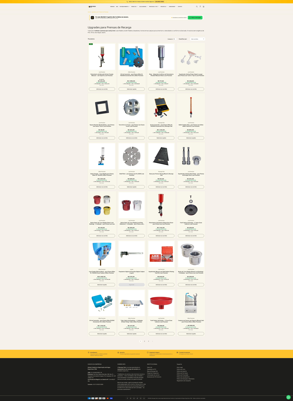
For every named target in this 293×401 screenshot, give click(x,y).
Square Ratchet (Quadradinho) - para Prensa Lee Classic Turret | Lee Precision (102, 125)
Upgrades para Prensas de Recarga (99, 12)
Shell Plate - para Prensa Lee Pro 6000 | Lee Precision (131, 174)
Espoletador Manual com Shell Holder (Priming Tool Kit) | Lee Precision (161, 272)
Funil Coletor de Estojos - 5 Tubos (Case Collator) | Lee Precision (191, 223)
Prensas (112, 6)
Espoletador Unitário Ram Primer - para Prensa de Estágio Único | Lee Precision (191, 174)
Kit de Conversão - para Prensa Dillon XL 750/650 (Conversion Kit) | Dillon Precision (131, 75)
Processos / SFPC (153, 6)
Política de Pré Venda (182, 373)
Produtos (133, 6)
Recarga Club (161, 122)
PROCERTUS (163, 6)
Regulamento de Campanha (184, 381)
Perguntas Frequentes (153, 373)
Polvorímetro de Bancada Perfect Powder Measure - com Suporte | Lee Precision (102, 75)
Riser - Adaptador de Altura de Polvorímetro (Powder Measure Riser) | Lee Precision (161, 75)
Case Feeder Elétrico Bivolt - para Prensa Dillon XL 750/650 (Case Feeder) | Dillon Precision (102, 272)
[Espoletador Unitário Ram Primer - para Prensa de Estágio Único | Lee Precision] (191, 156)
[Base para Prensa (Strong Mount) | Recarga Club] (161, 156)
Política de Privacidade (182, 375)
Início (89, 12)
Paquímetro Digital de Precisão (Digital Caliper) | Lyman (132, 272)
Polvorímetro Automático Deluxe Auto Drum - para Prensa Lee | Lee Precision (161, 223)
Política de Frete (181, 369)
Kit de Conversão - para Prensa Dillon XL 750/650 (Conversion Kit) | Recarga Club (161, 125)
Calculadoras (142, 6)
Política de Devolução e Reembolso (185, 379)
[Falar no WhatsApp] (288, 397)
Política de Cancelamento (183, 377)
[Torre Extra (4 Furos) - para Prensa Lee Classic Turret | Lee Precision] (132, 107)
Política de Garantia (182, 371)
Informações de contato (153, 375)
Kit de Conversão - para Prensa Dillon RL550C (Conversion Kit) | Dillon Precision (102, 321)
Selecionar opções (131, 89)
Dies (117, 6)
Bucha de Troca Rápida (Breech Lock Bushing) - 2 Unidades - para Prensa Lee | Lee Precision (191, 272)
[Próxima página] (152, 341)
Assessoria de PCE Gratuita (154, 377)
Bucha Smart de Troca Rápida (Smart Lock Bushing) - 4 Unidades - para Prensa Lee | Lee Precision (102, 223)
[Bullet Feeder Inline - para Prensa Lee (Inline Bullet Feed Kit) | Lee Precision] (191, 107)
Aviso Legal (180, 367)
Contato (180, 6)
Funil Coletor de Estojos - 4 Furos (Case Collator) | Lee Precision (161, 321)
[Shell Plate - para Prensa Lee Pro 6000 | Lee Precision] (132, 156)
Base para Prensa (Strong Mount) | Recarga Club (161, 174)
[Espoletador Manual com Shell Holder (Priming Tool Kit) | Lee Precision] (161, 254)
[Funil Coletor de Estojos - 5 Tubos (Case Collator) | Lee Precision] (191, 205)
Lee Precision (102, 72)
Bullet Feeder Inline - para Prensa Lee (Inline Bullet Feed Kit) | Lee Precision (191, 125)
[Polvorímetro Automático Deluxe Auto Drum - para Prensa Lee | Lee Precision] (161, 205)
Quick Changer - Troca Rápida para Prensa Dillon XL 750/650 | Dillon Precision (102, 174)
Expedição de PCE (151, 369)
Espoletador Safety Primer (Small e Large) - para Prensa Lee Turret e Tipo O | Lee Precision (191, 75)
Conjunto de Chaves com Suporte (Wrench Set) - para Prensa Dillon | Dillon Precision (191, 321)
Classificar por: (183, 39)
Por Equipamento (124, 6)
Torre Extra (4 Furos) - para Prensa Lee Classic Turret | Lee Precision (132, 125)
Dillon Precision (131, 72)
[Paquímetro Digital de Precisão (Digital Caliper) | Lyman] (132, 254)
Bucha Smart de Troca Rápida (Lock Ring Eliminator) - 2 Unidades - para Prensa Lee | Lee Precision (132, 223)
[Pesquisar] (197, 6)
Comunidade (172, 6)
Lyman (131, 269)
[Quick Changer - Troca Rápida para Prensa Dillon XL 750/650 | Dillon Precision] (102, 156)
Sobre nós (149, 367)
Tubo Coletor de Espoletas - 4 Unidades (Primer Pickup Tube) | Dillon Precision (132, 321)
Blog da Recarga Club (152, 371)
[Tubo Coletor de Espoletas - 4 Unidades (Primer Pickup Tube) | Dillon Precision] (132, 303)
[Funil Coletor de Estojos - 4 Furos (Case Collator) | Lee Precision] (161, 303)
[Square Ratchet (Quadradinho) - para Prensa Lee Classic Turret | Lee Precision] (102, 107)
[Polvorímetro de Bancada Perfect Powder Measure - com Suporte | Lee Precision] (102, 57)
